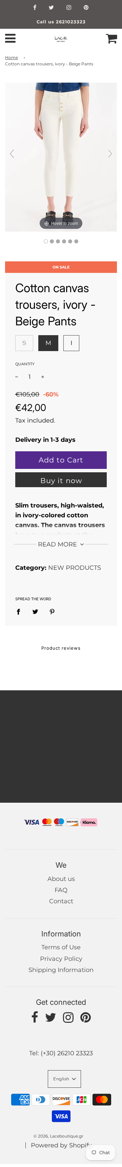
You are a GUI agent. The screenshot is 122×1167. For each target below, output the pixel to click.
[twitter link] (51, 8)
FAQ (61, 890)
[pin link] (86, 8)
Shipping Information (61, 970)
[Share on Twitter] (35, 612)
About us (61, 879)
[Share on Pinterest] (52, 612)
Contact (61, 901)
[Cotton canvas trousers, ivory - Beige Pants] (46, 241)
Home (11, 57)
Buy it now (61, 480)
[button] (64, 1079)
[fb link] (35, 8)
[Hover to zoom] (61, 156)
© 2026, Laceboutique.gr (58, 1136)
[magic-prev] (12, 153)
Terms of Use (61, 947)
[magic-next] (110, 153)
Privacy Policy (61, 959)
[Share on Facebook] (20, 612)
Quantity (25, 364)
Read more (58, 544)
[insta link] (69, 8)
